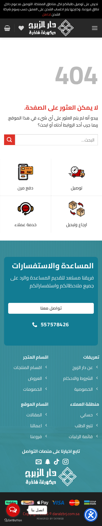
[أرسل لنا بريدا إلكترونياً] (39, 461)
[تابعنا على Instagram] (66, 461)
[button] (94, 28)
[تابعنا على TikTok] (57, 461)
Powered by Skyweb (50, 518)
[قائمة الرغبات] (21, 28)
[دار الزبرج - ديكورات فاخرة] (51, 28)
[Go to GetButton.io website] (13, 520)
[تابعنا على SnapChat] (48, 461)
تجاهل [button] (46, 14)
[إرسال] (9, 139)
